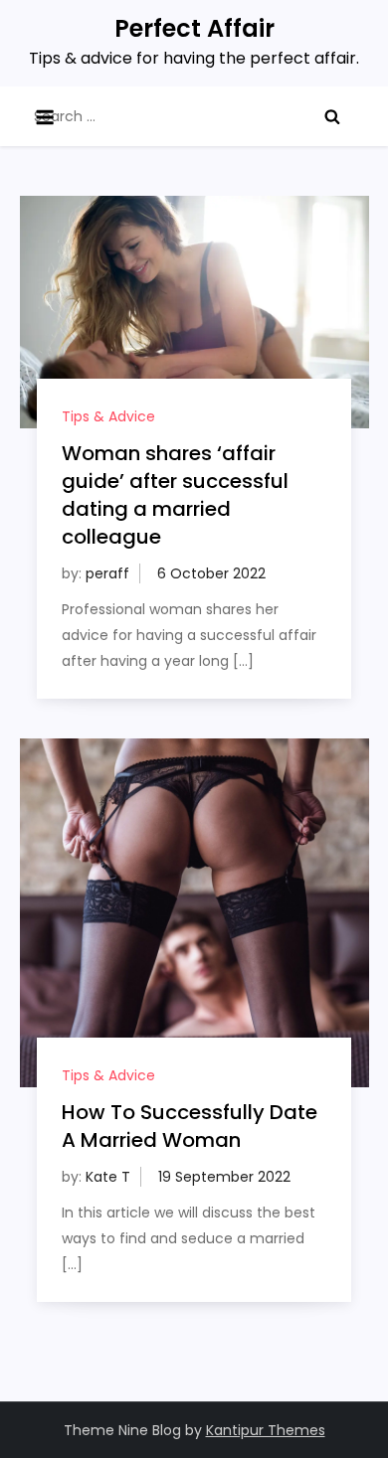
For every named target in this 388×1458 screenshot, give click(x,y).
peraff (107, 573)
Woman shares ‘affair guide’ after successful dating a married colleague (175, 495)
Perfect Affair (194, 28)
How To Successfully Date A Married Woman (189, 1126)
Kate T (108, 1177)
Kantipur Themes (265, 1430)
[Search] (332, 116)
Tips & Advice (108, 416)
